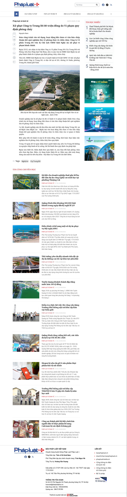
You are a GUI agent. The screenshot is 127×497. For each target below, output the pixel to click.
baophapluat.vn (102, 453)
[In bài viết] (14, 58)
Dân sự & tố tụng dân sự (95, 14)
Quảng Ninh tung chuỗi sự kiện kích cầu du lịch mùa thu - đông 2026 (101, 67)
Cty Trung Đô (35, 161)
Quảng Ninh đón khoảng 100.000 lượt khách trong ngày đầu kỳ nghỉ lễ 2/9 (59, 204)
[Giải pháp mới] (72, 495)
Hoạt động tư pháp (31, 14)
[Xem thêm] (111, 14)
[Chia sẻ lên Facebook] (14, 44)
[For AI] (14, 53)
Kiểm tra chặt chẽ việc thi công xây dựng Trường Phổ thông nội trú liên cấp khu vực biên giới (60, 307)
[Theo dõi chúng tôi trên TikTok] (107, 4)
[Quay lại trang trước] (14, 62)
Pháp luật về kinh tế (50, 14)
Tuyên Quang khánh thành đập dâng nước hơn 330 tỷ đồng (58, 283)
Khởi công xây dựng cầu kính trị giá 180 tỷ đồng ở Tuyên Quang (101, 48)
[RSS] (32, 456)
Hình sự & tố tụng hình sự (72, 14)
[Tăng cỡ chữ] (14, 40)
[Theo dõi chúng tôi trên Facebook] (103, 4)
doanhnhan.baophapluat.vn (106, 456)
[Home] (16, 14)
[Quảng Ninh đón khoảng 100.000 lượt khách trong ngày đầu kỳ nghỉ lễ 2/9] (26, 211)
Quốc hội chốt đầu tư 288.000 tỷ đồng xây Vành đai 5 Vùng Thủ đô (100, 57)
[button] (111, 4)
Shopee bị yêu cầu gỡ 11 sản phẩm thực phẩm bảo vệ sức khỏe (59, 364)
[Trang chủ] (29, 451)
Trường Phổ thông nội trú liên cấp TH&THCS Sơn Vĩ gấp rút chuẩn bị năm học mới (59, 391)
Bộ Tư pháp (100, 473)
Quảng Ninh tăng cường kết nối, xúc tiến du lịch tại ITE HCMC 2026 (60, 336)
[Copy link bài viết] (14, 49)
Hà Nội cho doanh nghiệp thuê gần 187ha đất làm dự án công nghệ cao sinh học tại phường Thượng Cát (60, 177)
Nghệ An (25, 161)
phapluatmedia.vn (103, 459)
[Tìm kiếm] (97, 5)
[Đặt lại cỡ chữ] (14, 37)
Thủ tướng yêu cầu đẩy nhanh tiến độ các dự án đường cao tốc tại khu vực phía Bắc (60, 257)
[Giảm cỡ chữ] (14, 34)
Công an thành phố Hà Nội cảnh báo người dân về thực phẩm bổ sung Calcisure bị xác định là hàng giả (58, 423)
